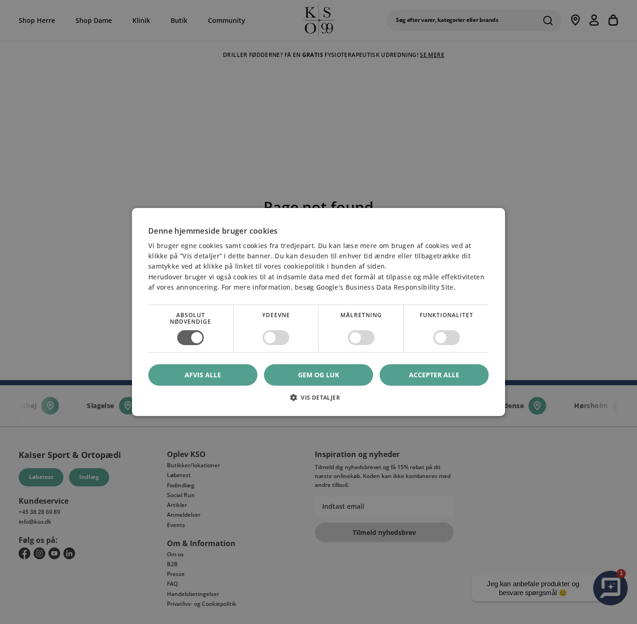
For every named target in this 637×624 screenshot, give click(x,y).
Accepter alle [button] (434, 374)
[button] (318, 401)
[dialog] (318, 312)
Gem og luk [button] (318, 374)
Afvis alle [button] (203, 374)
